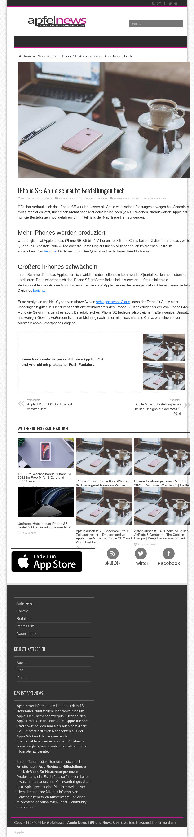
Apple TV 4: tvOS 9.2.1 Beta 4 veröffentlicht (49, 405)
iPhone (22, 678)
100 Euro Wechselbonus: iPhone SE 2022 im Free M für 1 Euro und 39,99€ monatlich (45, 477)
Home (27, 56)
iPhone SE (160, 198)
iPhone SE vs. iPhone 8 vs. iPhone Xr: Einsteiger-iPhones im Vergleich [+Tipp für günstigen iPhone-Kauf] (102, 484)
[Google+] (158, 3)
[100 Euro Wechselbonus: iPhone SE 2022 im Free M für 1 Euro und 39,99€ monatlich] (46, 452)
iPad (20, 670)
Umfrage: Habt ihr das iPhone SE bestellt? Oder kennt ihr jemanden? (44, 525)
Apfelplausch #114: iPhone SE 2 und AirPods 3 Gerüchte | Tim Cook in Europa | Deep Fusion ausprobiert (161, 534)
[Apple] (175, 3)
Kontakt (22, 611)
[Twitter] (170, 3)
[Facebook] (164, 3)
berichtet (50, 251)
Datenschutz (26, 634)
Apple (21, 662)
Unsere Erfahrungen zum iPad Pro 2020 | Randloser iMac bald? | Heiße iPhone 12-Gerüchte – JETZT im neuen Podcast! (161, 486)
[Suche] (179, 23)
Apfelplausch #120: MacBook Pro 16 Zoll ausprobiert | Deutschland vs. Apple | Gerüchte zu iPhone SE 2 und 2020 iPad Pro (104, 536)
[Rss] (153, 3)
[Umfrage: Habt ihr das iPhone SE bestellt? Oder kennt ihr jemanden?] (46, 502)
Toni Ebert (47, 198)
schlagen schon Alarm (113, 302)
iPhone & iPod (46, 56)
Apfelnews (25, 603)
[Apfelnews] (55, 21)
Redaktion (24, 618)
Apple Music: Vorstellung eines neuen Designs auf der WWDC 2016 (158, 407)
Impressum (25, 626)
